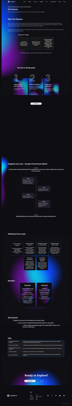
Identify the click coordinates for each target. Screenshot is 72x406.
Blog (36, 399)
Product (31, 396)
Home (31, 395)
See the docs (36, 103)
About (37, 397)
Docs (37, 395)
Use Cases (32, 397)
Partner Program (39, 396)
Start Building (30, 380)
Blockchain (32, 399)
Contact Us (42, 380)
